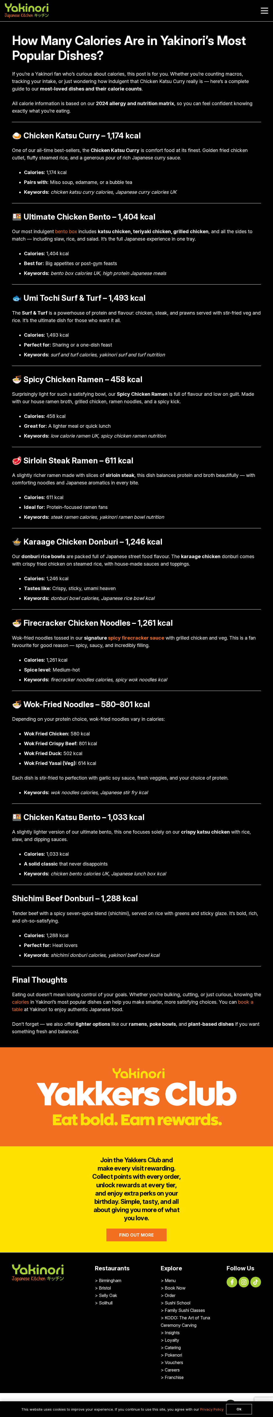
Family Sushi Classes (185, 1310)
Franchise (174, 1377)
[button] (264, 10)
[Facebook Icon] (232, 1282)
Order (170, 1295)
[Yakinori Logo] (27, 10)
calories (20, 1002)
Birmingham (110, 1280)
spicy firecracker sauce (136, 638)
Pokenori (173, 1355)
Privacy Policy (211, 1409)
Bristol (105, 1288)
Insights (172, 1332)
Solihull (106, 1302)
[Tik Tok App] (255, 1282)
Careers (172, 1370)
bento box (66, 231)
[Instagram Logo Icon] (244, 1282)
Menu (170, 1280)
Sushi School (177, 1302)
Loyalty (172, 1340)
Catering (173, 1347)
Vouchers (174, 1362)
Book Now (175, 1288)
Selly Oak (108, 1295)
